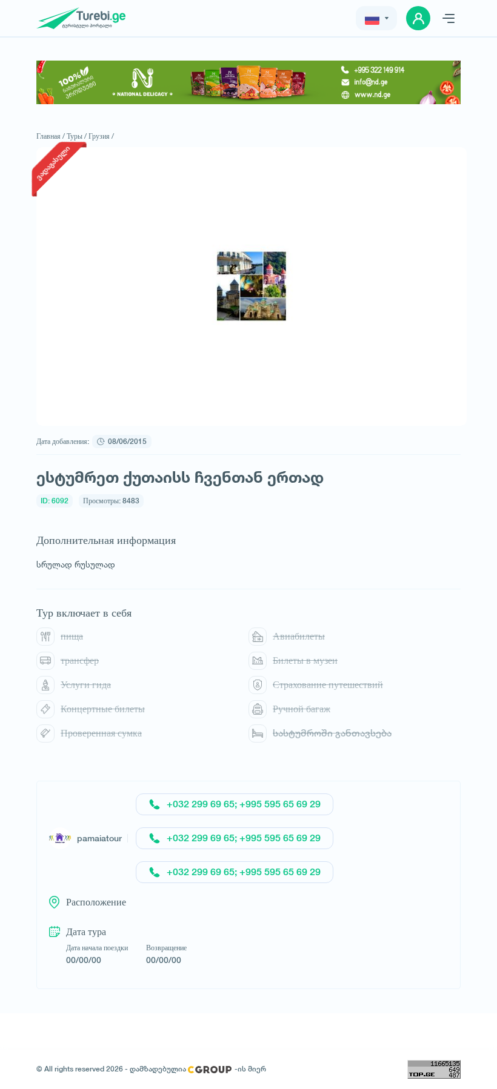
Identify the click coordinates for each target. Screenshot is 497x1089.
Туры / (77, 136)
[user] (418, 18)
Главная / (50, 136)
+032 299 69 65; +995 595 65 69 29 (244, 804)
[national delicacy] (248, 82)
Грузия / (101, 136)
